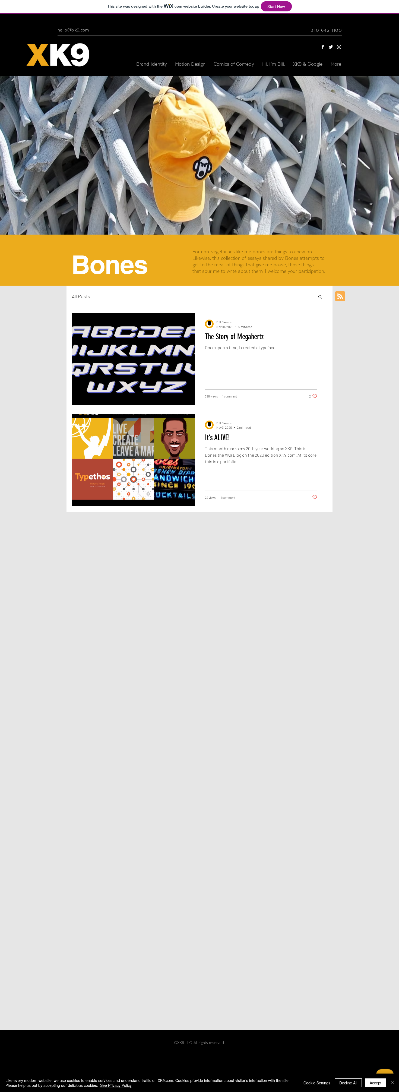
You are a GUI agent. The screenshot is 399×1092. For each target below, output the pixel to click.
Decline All (348, 1082)
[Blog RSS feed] (340, 296)
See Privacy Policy (116, 1085)
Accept (375, 1082)
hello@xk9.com (73, 30)
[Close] (392, 1083)
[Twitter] (331, 47)
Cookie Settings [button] (316, 1082)
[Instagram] (339, 47)
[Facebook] (322, 47)
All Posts (81, 296)
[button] (320, 297)
